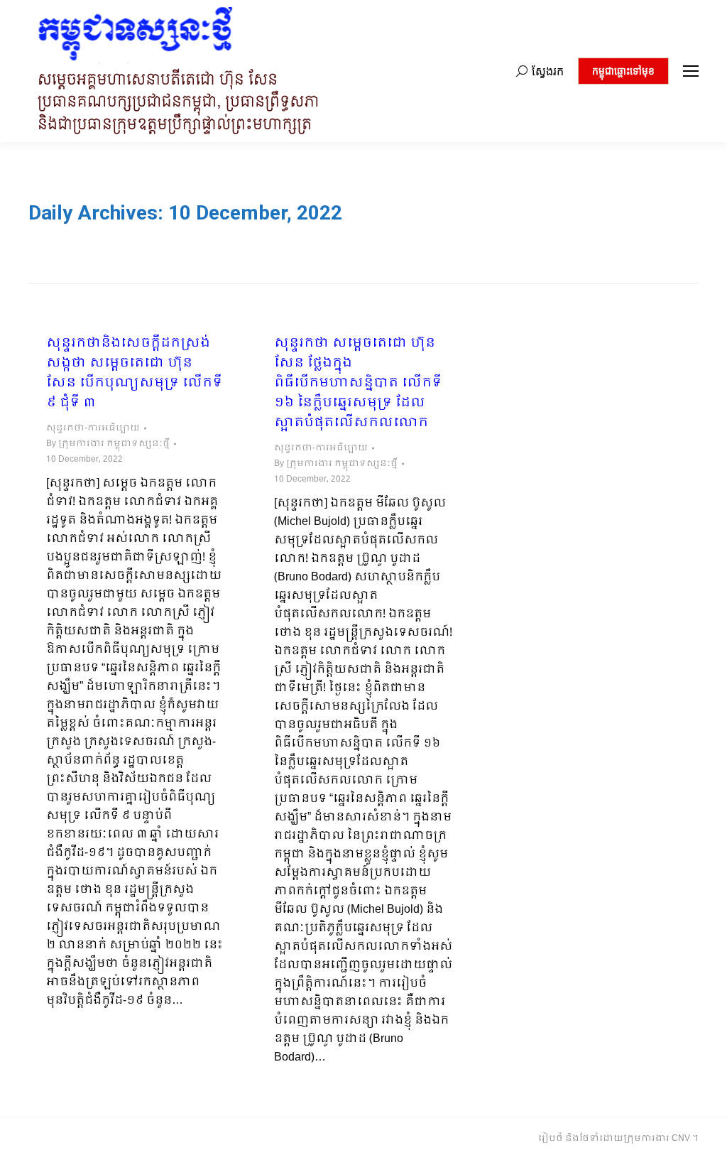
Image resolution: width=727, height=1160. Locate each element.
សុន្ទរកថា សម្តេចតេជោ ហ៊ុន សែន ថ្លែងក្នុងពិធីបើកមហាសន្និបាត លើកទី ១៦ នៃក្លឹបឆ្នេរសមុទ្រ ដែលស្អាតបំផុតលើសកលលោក (358, 383)
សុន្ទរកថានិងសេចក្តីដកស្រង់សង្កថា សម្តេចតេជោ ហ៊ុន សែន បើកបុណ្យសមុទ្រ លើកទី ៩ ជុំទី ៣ (134, 373)
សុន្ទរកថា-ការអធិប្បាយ (93, 428)
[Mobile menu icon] (691, 71)
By (108, 444)
